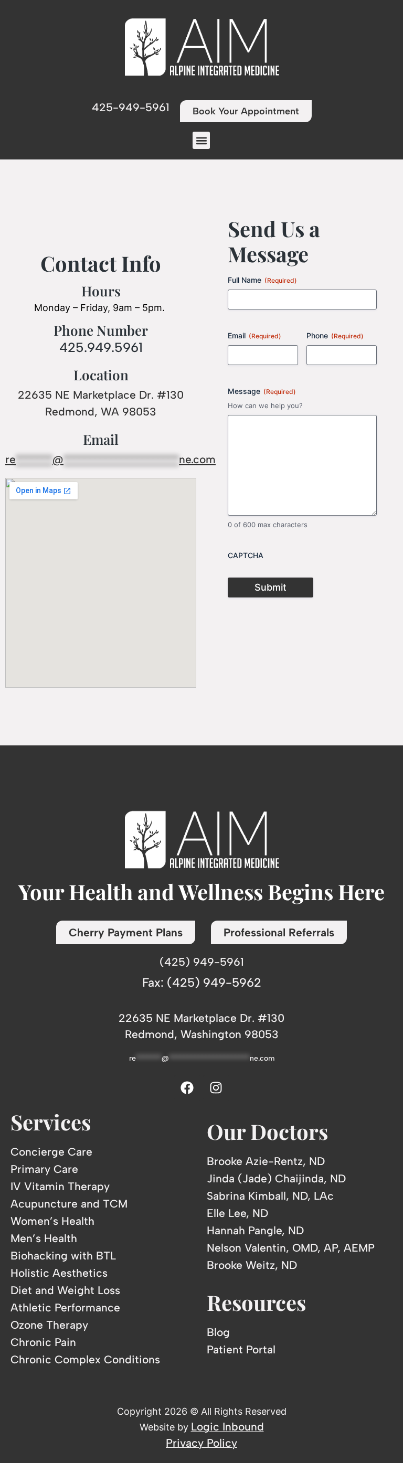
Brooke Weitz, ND (252, 1265)
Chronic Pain (43, 1342)
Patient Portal (241, 1349)
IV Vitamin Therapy (60, 1186)
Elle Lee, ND (237, 1213)
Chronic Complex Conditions (85, 1359)
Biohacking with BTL (63, 1255)
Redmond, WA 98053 (100, 411)
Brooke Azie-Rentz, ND (266, 1161)
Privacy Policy (201, 1442)
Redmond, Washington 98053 (202, 1034)
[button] (201, 140)
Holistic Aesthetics (59, 1272)
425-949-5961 (130, 107)
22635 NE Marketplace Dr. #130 (101, 394)
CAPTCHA (245, 555)
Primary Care (44, 1169)
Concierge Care (51, 1151)
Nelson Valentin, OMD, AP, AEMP (291, 1247)
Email (254, 335)
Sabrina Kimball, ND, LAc (270, 1195)
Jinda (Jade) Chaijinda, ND (276, 1178)
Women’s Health (52, 1220)
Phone (335, 335)
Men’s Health (43, 1238)
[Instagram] (216, 1088)
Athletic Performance (65, 1307)
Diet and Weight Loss (65, 1290)
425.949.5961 (101, 347)
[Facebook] (187, 1088)
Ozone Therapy (49, 1324)
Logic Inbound (227, 1426)
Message (262, 391)
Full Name (262, 279)
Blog (218, 1332)
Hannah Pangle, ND (255, 1230)
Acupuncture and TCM (69, 1203)
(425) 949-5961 (202, 961)
